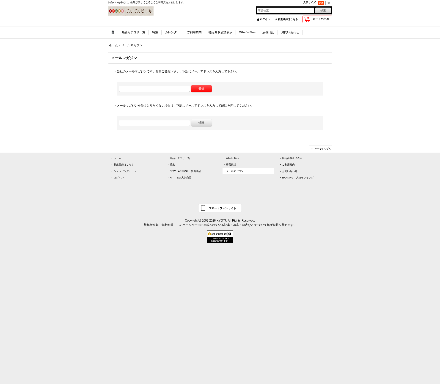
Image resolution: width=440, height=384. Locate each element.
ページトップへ (323, 149)
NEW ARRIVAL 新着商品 (185, 171)
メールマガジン (235, 171)
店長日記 (231, 164)
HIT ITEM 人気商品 (180, 177)
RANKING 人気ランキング (298, 177)
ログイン (265, 19)
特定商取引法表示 (292, 158)
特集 (172, 164)
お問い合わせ (289, 171)
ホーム (117, 158)
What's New (232, 158)
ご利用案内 (288, 164)
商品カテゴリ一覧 (180, 158)
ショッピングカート (125, 171)
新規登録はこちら (288, 19)
